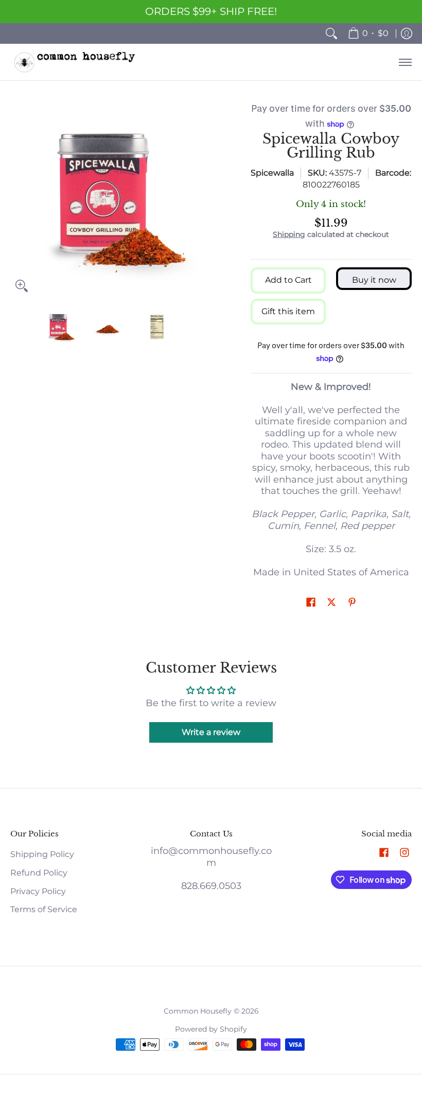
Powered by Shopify (211, 1029)
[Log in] (406, 33)
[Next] (198, 199)
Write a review (211, 732)
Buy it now (374, 280)
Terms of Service (43, 909)
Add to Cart (288, 280)
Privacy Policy (38, 891)
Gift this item (288, 311)
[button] (311, 603)
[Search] (331, 33)
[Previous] (17, 199)
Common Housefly (198, 1011)
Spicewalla (272, 173)
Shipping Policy (42, 854)
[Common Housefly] (74, 62)
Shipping (289, 234)
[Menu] (405, 62)
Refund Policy (38, 873)
